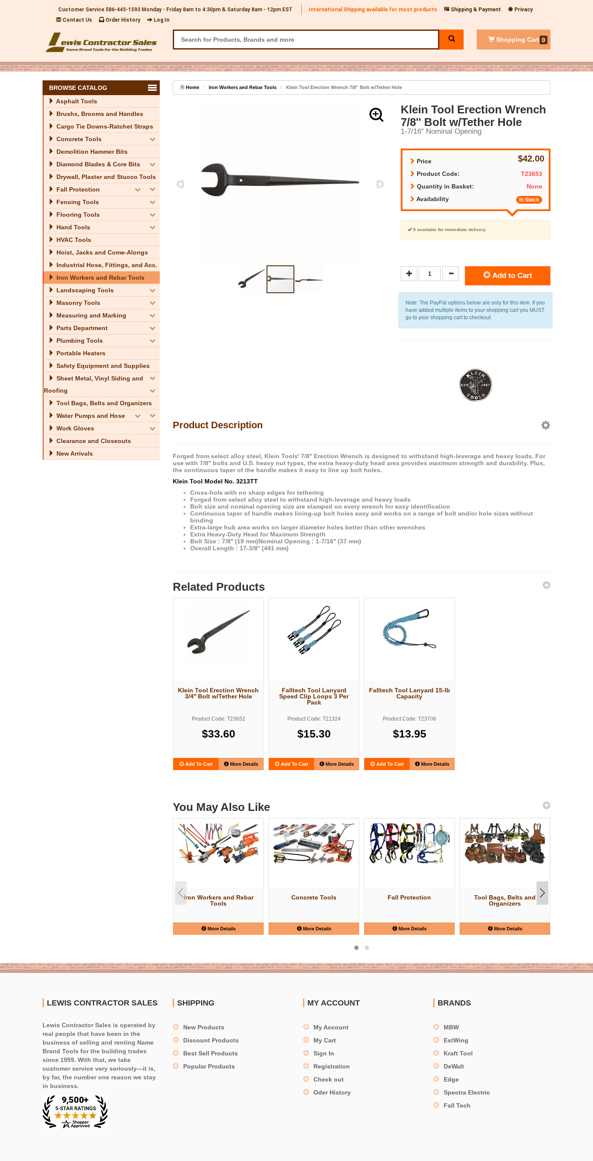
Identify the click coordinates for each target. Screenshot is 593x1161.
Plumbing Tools (79, 340)
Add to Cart (511, 275)
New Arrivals (74, 453)
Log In (160, 20)
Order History (122, 20)
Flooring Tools (77, 214)
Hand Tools (72, 227)
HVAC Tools (73, 239)
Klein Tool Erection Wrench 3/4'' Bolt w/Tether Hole (218, 693)
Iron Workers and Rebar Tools (100, 277)
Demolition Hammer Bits (91, 151)
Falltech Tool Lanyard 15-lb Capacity (409, 693)
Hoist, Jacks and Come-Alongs (101, 252)
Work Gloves (74, 428)
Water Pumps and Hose (90, 415)
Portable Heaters (80, 353)
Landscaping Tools (84, 290)
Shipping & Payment (475, 10)
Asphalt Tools (76, 101)
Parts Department (81, 327)
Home (191, 87)
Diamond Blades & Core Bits (97, 164)
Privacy (523, 10)
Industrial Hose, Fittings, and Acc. (106, 264)
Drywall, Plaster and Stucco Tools (105, 176)
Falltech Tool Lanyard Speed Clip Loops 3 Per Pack (314, 696)
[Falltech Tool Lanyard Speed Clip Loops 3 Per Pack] (313, 630)
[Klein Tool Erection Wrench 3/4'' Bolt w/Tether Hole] (218, 634)
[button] (376, 115)
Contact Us (76, 20)
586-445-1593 (122, 10)
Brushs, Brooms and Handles (99, 113)
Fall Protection (77, 189)
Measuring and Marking (90, 315)
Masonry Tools (77, 302)
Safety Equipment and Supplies (102, 365)
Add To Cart (198, 764)
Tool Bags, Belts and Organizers (103, 403)
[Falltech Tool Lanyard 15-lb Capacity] (409, 630)
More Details (243, 764)
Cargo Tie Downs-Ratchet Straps (104, 126)
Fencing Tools (77, 201)
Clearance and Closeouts (93, 440)
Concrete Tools (78, 139)
